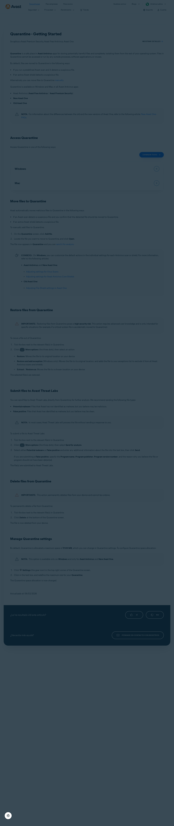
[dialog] (87, 413)
